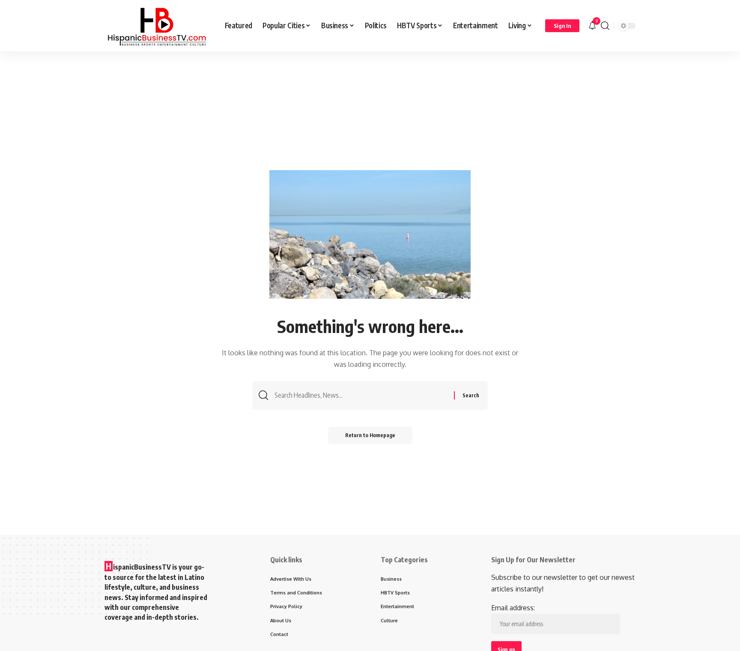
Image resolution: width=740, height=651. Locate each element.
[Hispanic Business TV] (157, 25)
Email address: (513, 607)
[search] (605, 25)
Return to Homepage (370, 435)
